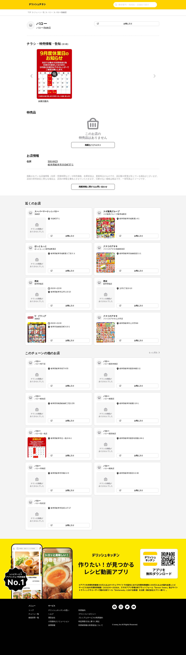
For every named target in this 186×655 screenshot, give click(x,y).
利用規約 (81, 610)
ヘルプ (50, 614)
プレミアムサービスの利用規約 (90, 618)
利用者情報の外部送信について (90, 625)
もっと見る (153, 353)
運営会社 (51, 618)
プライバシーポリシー (87, 614)
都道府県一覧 (33, 618)
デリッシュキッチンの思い (58, 610)
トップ (31, 610)
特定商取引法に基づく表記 (88, 621)
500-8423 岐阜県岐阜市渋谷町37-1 (60, 163)
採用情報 (51, 625)
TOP (29, 12)
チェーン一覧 (39, 12)
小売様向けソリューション (58, 621)
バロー (50, 12)
